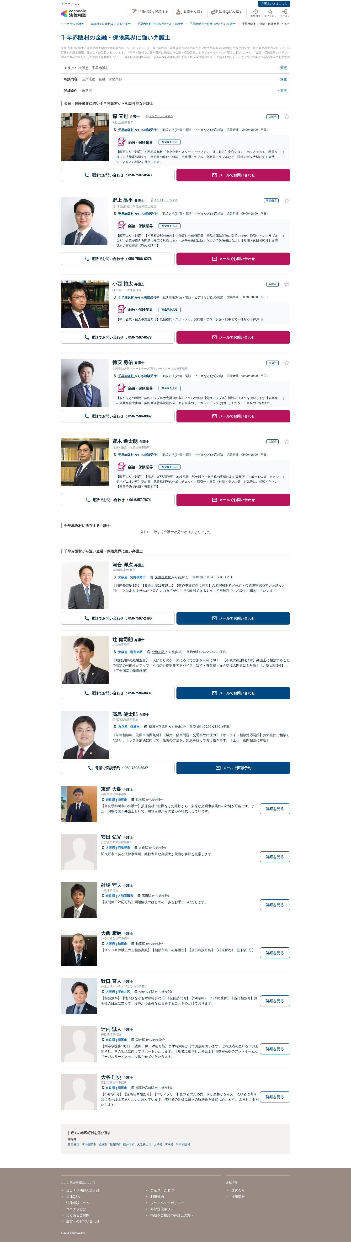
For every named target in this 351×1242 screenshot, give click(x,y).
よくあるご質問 (78, 1215)
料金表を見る (169, 141)
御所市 (122, 799)
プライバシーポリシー (167, 1203)
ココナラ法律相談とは (83, 1190)
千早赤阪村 (126, 130)
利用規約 (157, 1197)
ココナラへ (72, 4)
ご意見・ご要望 (162, 1190)
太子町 (158, 1144)
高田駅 (147, 895)
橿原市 (134, 727)
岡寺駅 (141, 1040)
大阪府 (123, 577)
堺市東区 (136, 652)
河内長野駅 (163, 577)
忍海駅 (141, 799)
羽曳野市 (124, 847)
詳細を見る (275, 809)
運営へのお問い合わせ (83, 1221)
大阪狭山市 (144, 1144)
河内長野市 (138, 577)
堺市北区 (124, 992)
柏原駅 (141, 943)
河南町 (169, 1144)
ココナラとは (76, 1209)
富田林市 (73, 1144)
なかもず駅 (147, 992)
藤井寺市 (129, 1144)
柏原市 (122, 943)
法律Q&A (73, 1197)
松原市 (102, 1144)
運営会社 (238, 1190)
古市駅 (144, 847)
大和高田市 (125, 895)
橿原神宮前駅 (159, 727)
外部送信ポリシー (163, 1209)
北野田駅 (158, 652)
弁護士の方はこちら (274, 3)
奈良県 (123, 727)
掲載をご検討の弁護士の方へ (172, 1215)
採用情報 (238, 1197)
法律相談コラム (78, 1203)
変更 (283, 68)
